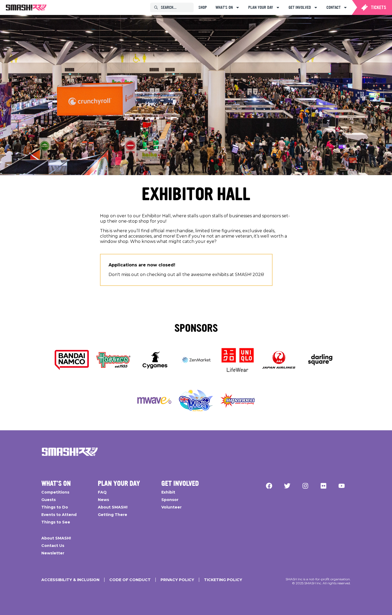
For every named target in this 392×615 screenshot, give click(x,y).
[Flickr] (323, 485)
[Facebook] (269, 485)
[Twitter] (287, 485)
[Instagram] (305, 485)
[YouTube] (342, 485)
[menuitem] (26, 7)
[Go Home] (70, 451)
